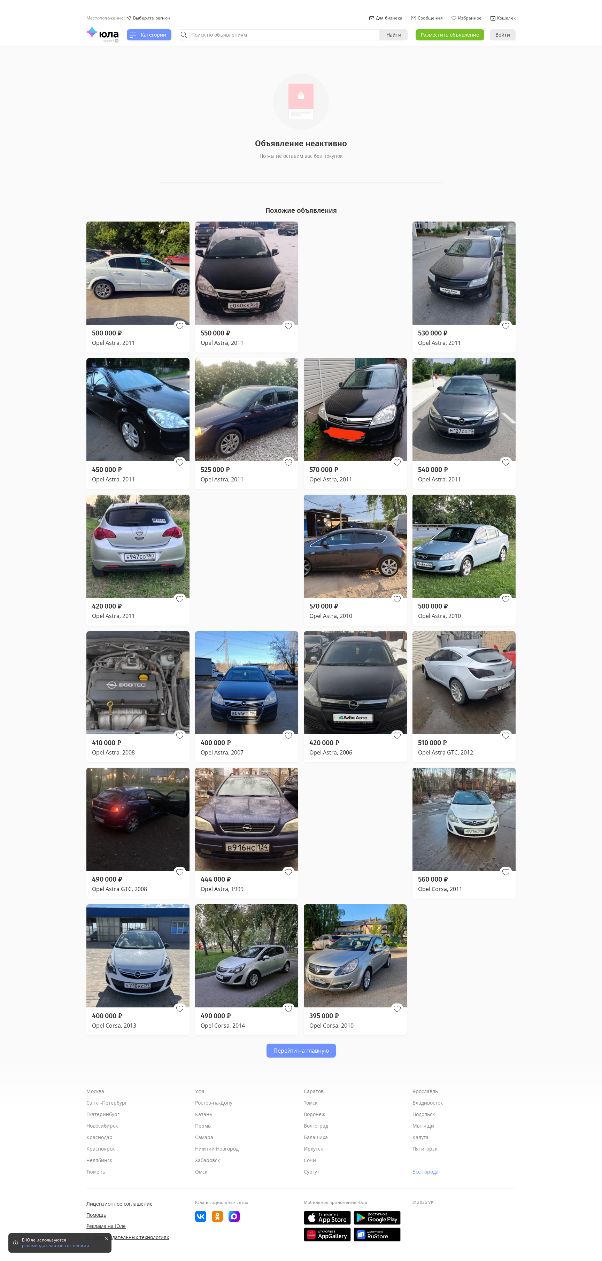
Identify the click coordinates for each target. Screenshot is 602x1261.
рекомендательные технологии (55, 1245)
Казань (203, 1114)
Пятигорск (424, 1148)
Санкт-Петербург (106, 1102)
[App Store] (327, 1218)
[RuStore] (377, 1234)
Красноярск (100, 1148)
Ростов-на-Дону (213, 1102)
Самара (204, 1137)
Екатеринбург (102, 1114)
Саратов (314, 1091)
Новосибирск (102, 1125)
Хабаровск (207, 1160)
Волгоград (316, 1125)
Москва (95, 1091)
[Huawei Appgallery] (327, 1234)
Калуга (420, 1137)
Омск (201, 1171)
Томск (310, 1102)
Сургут (311, 1171)
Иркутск (313, 1148)
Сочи (310, 1160)
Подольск (423, 1114)
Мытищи (423, 1125)
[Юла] (102, 32)
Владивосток (427, 1102)
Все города (425, 1171)
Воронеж (314, 1114)
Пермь (203, 1125)
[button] (180, 326)
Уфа (199, 1091)
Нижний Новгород (217, 1148)
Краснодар (99, 1137)
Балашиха (316, 1137)
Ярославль (425, 1091)
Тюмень (95, 1171)
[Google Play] (377, 1218)
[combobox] (278, 34)
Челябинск (99, 1160)
